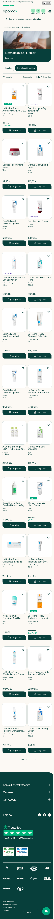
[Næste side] (35, 760)
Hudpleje (6, 27)
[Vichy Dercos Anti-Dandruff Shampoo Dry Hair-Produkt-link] (14, 502)
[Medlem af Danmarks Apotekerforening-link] (46, 3)
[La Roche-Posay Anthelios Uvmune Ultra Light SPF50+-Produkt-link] (14, 108)
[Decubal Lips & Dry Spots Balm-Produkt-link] (40, 108)
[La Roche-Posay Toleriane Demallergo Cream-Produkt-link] (14, 728)
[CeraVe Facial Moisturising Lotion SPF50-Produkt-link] (14, 333)
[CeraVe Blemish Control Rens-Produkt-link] (40, 277)
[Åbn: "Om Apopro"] (27, 799)
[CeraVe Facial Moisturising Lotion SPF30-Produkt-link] (14, 390)
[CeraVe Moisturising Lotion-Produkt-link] (40, 164)
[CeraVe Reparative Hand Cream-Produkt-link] (40, 502)
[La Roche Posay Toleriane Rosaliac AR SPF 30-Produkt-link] (40, 390)
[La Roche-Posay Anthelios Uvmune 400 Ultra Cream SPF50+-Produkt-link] (40, 615)
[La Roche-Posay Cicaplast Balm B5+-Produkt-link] (40, 333)
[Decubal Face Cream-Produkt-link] (14, 164)
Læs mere (9, 58)
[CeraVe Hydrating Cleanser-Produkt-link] (40, 446)
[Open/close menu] (49, 11)
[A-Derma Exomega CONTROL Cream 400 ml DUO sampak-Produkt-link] (14, 446)
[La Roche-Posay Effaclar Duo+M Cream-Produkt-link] (14, 671)
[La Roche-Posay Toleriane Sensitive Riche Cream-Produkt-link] (40, 559)
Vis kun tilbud (47, 77)
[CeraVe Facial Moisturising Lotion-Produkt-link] (14, 220)
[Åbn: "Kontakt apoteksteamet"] (27, 785)
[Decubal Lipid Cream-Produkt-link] (40, 220)
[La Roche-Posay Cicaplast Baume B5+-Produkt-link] (14, 559)
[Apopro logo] (10, 11)
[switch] (40, 77)
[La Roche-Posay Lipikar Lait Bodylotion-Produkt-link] (14, 277)
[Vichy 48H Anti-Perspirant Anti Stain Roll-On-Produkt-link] (14, 615)
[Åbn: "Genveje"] (27, 792)
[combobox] (27, 19)
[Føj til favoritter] (22, 86)
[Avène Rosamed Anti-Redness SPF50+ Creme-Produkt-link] (40, 671)
